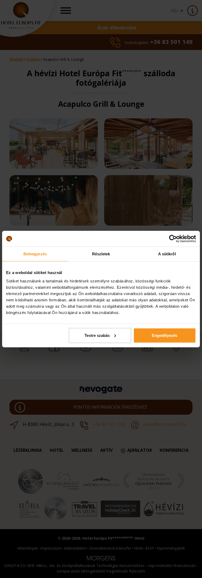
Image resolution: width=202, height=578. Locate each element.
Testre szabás (97, 335)
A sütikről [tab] (167, 254)
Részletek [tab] (101, 254)
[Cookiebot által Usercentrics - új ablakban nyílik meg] (173, 239)
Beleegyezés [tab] (35, 254)
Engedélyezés (164, 335)
